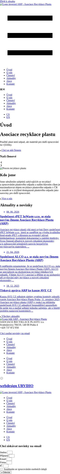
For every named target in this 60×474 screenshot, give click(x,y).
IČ (1, 465)
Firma (3, 462)
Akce (9, 81)
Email (3, 459)
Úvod (9, 69)
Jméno (3, 452)
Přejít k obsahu (7, 1)
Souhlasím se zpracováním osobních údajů (25, 469)
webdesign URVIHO (16, 386)
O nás (9, 72)
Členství (10, 75)
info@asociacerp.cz (10, 330)
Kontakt (10, 84)
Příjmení (4, 455)
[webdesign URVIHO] (1, 379)
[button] (30, 89)
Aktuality (11, 78)
